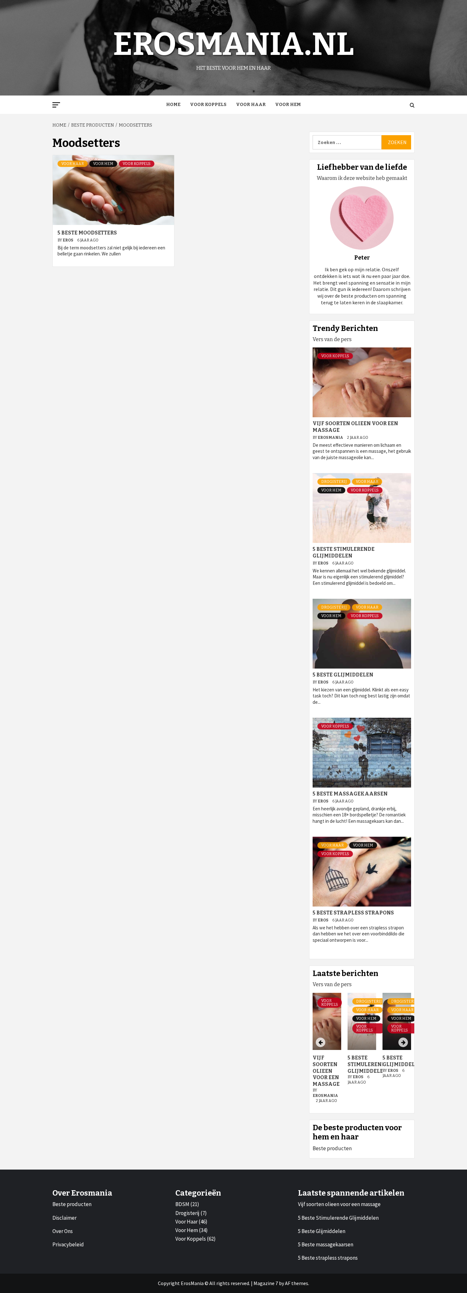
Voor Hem (288, 104)
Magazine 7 (266, 1283)
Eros (68, 240)
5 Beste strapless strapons (353, 913)
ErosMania (331, 437)
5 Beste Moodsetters (87, 233)
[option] (361, 1051)
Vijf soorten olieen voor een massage (326, 1071)
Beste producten (332, 1148)
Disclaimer (64, 1217)
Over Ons (62, 1231)
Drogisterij (334, 481)
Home (173, 104)
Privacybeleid (68, 1244)
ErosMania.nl (233, 44)
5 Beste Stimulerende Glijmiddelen (344, 552)
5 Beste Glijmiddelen (343, 675)
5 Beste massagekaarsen (350, 794)
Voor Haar (251, 104)
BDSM (182, 1204)
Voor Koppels (208, 104)
